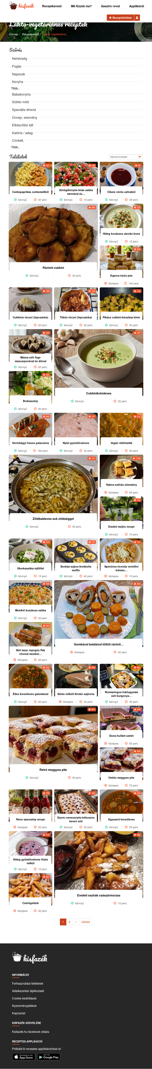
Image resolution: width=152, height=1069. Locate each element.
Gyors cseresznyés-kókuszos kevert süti (76, 819)
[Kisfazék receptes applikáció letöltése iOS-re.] (23, 1056)
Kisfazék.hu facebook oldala (30, 1031)
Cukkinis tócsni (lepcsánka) (30, 317)
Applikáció (136, 6)
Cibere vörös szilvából (121, 192)
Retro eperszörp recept (30, 819)
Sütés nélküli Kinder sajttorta (75, 694)
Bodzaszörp (30, 401)
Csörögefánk (30, 903)
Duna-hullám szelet (121, 735)
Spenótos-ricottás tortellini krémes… (121, 568)
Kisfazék (26, 6)
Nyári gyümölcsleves (76, 443)
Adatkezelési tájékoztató (28, 991)
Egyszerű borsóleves (121, 819)
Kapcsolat (18, 1013)
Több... (15, 88)
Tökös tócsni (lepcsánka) (76, 317)
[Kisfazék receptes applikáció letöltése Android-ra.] (48, 1056)
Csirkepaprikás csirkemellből (30, 192)
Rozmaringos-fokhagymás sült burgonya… (121, 694)
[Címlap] (13, 5)
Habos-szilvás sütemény (121, 484)
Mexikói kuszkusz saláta (30, 610)
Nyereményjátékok (24, 1006)
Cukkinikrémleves (98, 393)
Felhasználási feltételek (27, 983)
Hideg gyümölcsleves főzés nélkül (30, 861)
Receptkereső (52, 6)
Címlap (13, 34)
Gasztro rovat (110, 6)
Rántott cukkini (53, 267)
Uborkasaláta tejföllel (30, 568)
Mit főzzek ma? (81, 6)
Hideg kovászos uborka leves (121, 233)
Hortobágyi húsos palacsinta (30, 443)
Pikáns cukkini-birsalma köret (121, 317)
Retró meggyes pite (53, 770)
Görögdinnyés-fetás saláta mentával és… (76, 192)
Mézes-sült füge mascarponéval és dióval (30, 359)
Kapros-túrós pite (121, 275)
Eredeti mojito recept (121, 526)
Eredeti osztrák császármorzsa (98, 895)
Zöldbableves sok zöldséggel (53, 519)
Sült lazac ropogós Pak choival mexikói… (30, 652)
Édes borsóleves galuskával (30, 694)
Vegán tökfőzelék (121, 443)
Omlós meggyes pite (121, 777)
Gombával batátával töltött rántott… (99, 644)
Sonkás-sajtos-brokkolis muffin (75, 568)
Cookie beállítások (24, 998)
